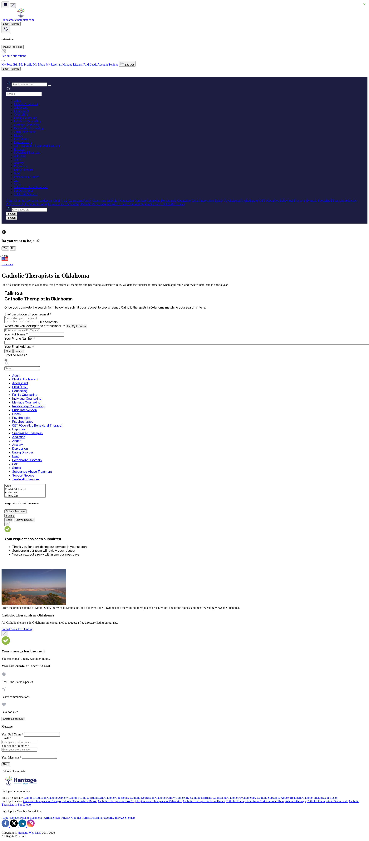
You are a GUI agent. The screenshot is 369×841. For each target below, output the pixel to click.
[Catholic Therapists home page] (21, 16)
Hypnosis (19, 149)
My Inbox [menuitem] (39, 64)
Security (109, 817)
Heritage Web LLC (29, 832)
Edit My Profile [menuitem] (22, 64)
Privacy (66, 817)
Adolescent (20, 107)
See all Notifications (14, 55)
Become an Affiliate (42, 817)
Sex (16, 180)
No (12, 248)
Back (9, 519)
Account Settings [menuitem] (107, 64)
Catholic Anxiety (57, 797)
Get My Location (76, 326)
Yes (5, 248)
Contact (14, 817)
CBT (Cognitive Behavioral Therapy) (37, 145)
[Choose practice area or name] (49, 85)
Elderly (18, 135)
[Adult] (25, 486)
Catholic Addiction (35, 797)
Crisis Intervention (25, 131)
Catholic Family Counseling (172, 797)
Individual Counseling (27, 121)
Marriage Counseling (26, 124)
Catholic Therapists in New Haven (204, 801)
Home (5, 255)
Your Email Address (19, 347)
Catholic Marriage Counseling (208, 797)
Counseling (21, 114)
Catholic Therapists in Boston (320, 797)
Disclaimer (96, 817)
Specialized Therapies (27, 152)
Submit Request (24, 519)
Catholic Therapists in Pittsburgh (286, 801)
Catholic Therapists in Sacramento (327, 801)
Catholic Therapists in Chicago (42, 801)
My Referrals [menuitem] (54, 64)
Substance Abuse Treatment (30, 187)
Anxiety (19, 163)
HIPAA (119, 817)
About (5, 817)
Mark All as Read (12, 46)
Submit (10, 515)
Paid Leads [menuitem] (90, 64)
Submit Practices (15, 511)
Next (8, 351)
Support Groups (23, 190)
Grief (17, 173)
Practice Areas (15, 355)
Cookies (76, 817)
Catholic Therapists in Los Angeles (119, 801)
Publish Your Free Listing (17, 629)
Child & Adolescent (26, 104)
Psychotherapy (23, 142)
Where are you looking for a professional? (34, 326)
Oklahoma (7, 264)
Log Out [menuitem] (129, 64)
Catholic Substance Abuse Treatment (279, 797)
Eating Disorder (23, 169)
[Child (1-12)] (25, 495)
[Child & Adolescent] (25, 489)
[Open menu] (5, 5)
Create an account (13, 718)
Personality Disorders (27, 176)
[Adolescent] (25, 492)
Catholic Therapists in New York (246, 801)
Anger (18, 159)
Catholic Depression (142, 797)
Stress (17, 183)
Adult (17, 100)
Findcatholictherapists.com (18, 20)
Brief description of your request (28, 314)
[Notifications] (6, 29)
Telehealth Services (25, 194)
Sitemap (130, 817)
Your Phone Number (19, 338)
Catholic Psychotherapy (241, 797)
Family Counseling (25, 118)
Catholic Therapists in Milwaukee (161, 801)
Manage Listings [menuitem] (72, 64)
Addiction (20, 156)
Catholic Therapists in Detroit (79, 801)
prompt (19, 351)
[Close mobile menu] (13, 5)
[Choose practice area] (5, 360)
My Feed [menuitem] (7, 64)
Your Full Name (16, 334)
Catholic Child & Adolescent (86, 797)
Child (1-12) (21, 111)
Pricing (24, 817)
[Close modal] (5, 633)
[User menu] (3, 60)
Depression (20, 166)
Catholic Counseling (116, 797)
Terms (86, 817)
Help (58, 817)
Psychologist (21, 138)
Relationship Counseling (29, 128)
